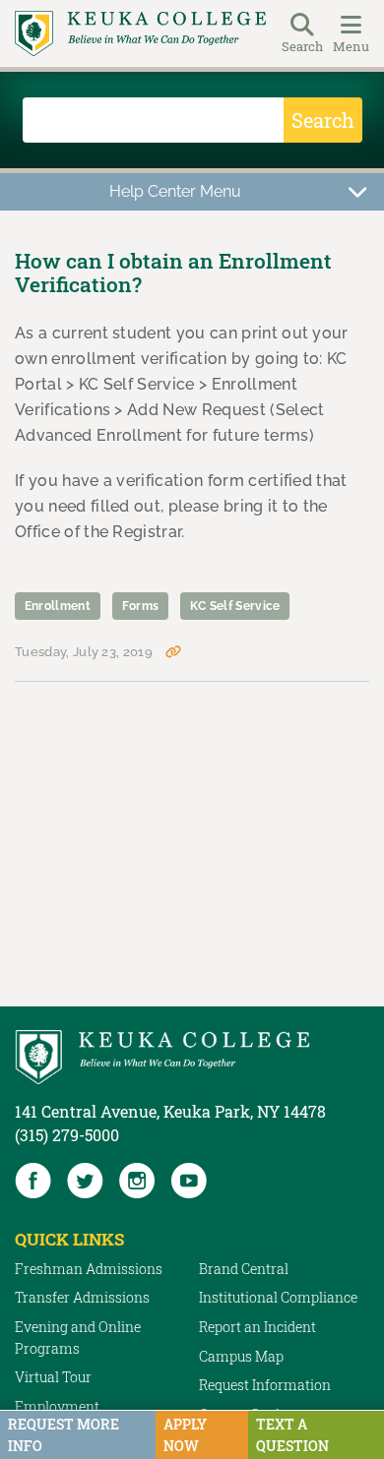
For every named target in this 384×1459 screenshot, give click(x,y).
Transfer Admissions (82, 1297)
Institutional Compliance (278, 1297)
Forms (141, 606)
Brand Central (243, 1268)
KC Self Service (235, 606)
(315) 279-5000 (67, 1135)
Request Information (265, 1384)
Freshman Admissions (88, 1268)
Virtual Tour (53, 1377)
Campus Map (241, 1356)
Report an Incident (257, 1326)
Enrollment (58, 606)
